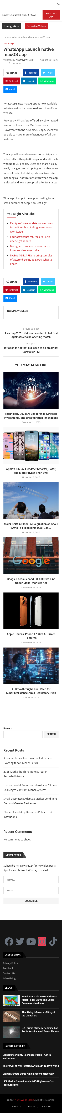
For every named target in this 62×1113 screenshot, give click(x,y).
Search (7, 728)
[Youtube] (31, 941)
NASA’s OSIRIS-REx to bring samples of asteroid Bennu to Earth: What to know (31, 259)
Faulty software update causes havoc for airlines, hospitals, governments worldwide (32, 227)
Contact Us (9, 973)
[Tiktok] (53, 941)
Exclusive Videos (36, 26)
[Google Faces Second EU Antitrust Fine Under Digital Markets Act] (31, 555)
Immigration (11, 26)
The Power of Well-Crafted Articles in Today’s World (31, 1066)
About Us (16, 1106)
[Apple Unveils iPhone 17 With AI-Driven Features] (31, 610)
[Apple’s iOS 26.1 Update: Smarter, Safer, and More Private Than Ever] (31, 445)
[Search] (58, 4)
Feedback (8, 968)
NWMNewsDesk (25, 59)
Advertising (9, 978)
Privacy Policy (10, 963)
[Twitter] (20, 941)
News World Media (24, 1099)
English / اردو (51, 14)
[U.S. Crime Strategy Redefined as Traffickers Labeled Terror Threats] (11, 1032)
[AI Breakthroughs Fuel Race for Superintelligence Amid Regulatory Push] (31, 666)
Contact (31, 1106)
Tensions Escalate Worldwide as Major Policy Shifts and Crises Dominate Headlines (39, 1000)
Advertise (45, 1106)
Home (6, 37)
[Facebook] (9, 941)
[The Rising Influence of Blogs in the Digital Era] (11, 1016)
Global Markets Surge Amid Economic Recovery (28, 1073)
